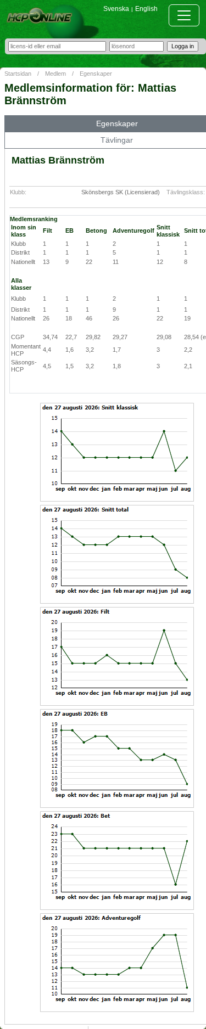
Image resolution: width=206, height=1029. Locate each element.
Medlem (55, 73)
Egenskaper (96, 73)
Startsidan (17, 73)
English (146, 9)
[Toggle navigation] (184, 15)
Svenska (116, 9)
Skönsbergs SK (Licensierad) (120, 192)
